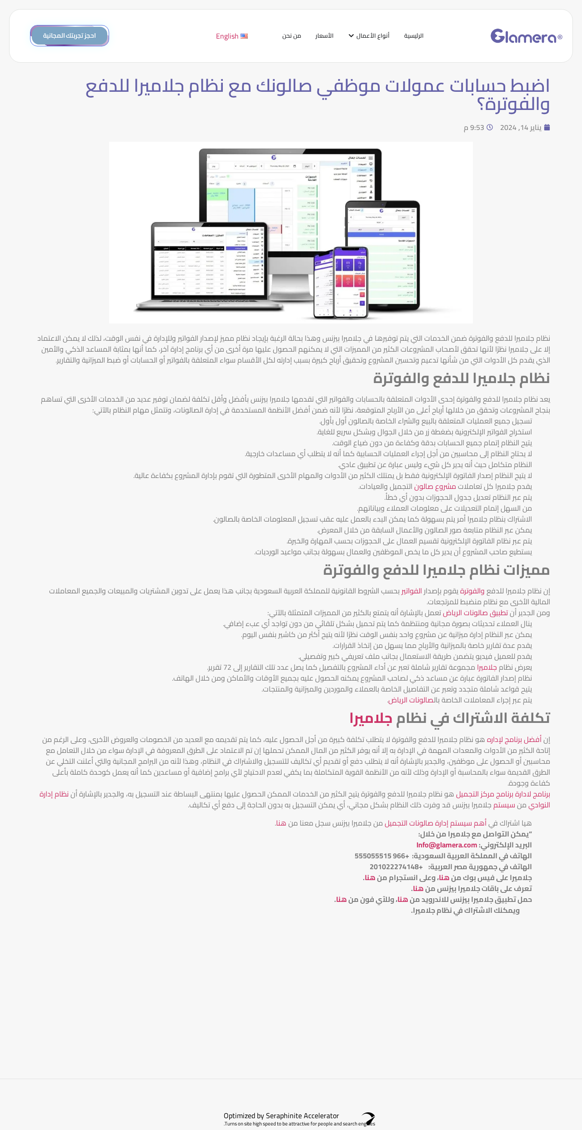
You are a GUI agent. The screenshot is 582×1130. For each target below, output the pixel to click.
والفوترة (472, 590)
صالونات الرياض (411, 700)
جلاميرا (487, 667)
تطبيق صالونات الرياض (476, 612)
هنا (281, 823)
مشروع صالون (435, 486)
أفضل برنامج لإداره (515, 739)
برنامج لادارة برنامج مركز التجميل (503, 794)
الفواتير (411, 590)
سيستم (504, 804)
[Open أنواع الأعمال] (351, 35)
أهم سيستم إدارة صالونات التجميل (435, 823)
